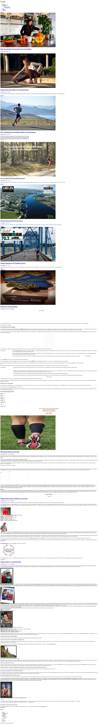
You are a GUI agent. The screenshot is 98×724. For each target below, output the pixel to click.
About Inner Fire (5, 700)
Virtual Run (14, 530)
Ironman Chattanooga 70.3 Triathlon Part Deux (12, 263)
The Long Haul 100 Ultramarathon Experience (12, 178)
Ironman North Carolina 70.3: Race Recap (11, 220)
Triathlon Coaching (7, 7)
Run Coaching (6, 6)
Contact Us (4, 10)
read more (2, 95)
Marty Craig (3, 51)
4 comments (12, 551)
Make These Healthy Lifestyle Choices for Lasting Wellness (16, 49)
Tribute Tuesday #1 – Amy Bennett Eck (10, 549)
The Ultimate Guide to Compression (9, 439)
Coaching (4, 5)
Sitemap (3, 703)
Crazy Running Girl (42, 525)
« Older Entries (2, 269)
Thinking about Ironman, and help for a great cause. (14, 485)
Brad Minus (3, 180)
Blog (3, 8)
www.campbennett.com (43, 693)
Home (3, 699)
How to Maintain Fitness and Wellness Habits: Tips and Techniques (18, 132)
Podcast (3, 9)
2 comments (12, 441)
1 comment (12, 487)
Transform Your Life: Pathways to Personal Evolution (14, 89)
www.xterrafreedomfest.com (51, 631)
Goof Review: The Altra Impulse (8, 306)
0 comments (12, 308)
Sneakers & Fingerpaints (33, 525)
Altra (37, 323)
